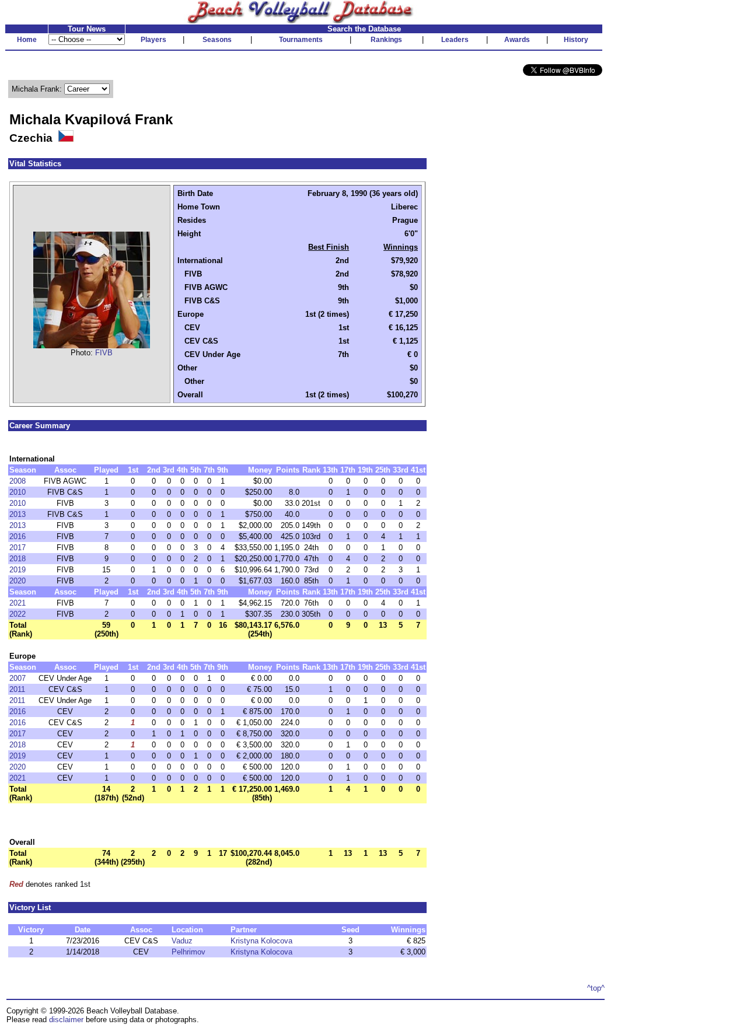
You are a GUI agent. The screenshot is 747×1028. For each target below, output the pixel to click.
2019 (17, 569)
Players (153, 40)
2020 (17, 580)
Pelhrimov (188, 951)
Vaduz (182, 940)
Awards (517, 40)
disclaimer (66, 1019)
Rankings (386, 40)
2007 (17, 678)
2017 (17, 547)
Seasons (217, 40)
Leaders (455, 40)
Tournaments (301, 40)
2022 (17, 614)
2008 (17, 481)
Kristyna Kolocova (261, 940)
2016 (17, 536)
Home (27, 40)
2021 (17, 603)
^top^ (596, 988)
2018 (17, 558)
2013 (17, 514)
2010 (17, 492)
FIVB (104, 352)
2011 (17, 689)
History (576, 40)
